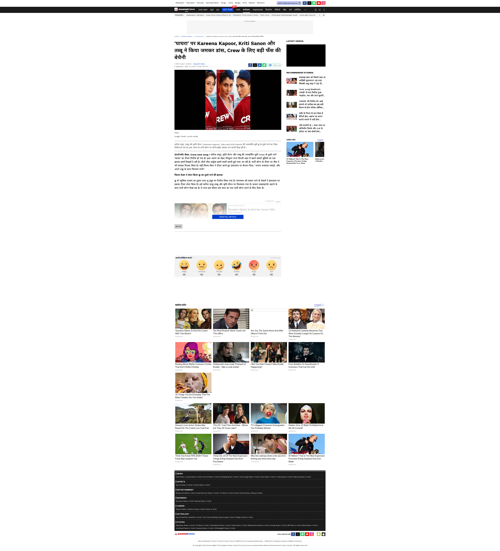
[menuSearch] (324, 10)
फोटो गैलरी (227, 9)
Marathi (252, 3)
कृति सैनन (178, 226)
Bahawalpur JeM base (195, 15)
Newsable (190, 3)
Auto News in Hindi (268, 541)
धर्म (290, 9)
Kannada (200, 3)
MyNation (261, 3)
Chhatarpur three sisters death (245, 15)
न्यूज (212, 9)
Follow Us (276, 65)
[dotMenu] (305, 10)
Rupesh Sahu (199, 64)
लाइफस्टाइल (258, 9)
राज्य (238, 9)
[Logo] (185, 10)
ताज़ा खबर (202, 9)
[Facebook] (305, 3)
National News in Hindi (302, 541)
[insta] (323, 3)
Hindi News (180, 541)
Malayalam (180, 3)
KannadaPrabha (212, 3)
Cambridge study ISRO (308, 15)
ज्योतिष (297, 9)
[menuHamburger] (319, 9)
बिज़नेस (268, 9)
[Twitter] (309, 3)
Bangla (237, 3)
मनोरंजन (246, 9)
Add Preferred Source (287, 3)
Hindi (244, 3)
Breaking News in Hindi (229, 541)
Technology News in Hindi (249, 541)
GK (217, 9)
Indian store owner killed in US (218, 15)
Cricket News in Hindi (201, 549)
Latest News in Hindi (194, 541)
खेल (284, 9)
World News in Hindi (211, 541)
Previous (320, 15)
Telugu (223, 3)
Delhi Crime (264, 15)
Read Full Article (228, 217)
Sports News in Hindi (184, 549)
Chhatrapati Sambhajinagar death (284, 15)
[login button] (316, 9)
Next (324, 15)
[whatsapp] (314, 3)
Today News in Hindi (284, 541)
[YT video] (319, 3)
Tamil (230, 3)
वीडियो (277, 9)
